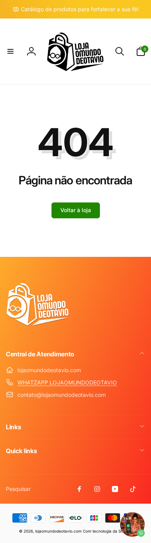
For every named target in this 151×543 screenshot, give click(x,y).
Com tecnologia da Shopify (107, 531)
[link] (76, 9)
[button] (10, 51)
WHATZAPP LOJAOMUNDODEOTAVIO (67, 382)
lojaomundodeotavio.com (58, 531)
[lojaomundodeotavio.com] (38, 333)
